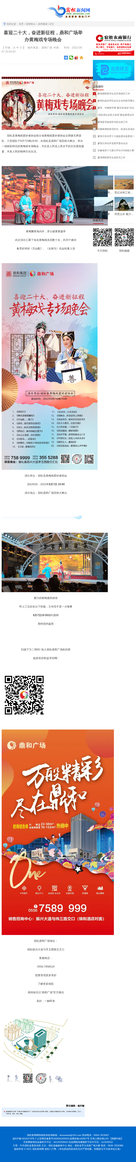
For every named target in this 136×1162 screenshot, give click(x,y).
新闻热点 (30, 24)
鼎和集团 (42, 24)
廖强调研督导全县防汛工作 (111, 157)
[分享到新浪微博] (76, 58)
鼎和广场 (46, 47)
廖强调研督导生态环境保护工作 (114, 93)
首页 (21, 24)
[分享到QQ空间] (81, 58)
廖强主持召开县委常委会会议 (113, 143)
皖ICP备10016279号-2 (24, 1138)
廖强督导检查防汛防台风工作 (113, 122)
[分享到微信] (71, 58)
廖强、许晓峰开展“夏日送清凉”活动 (116, 107)
